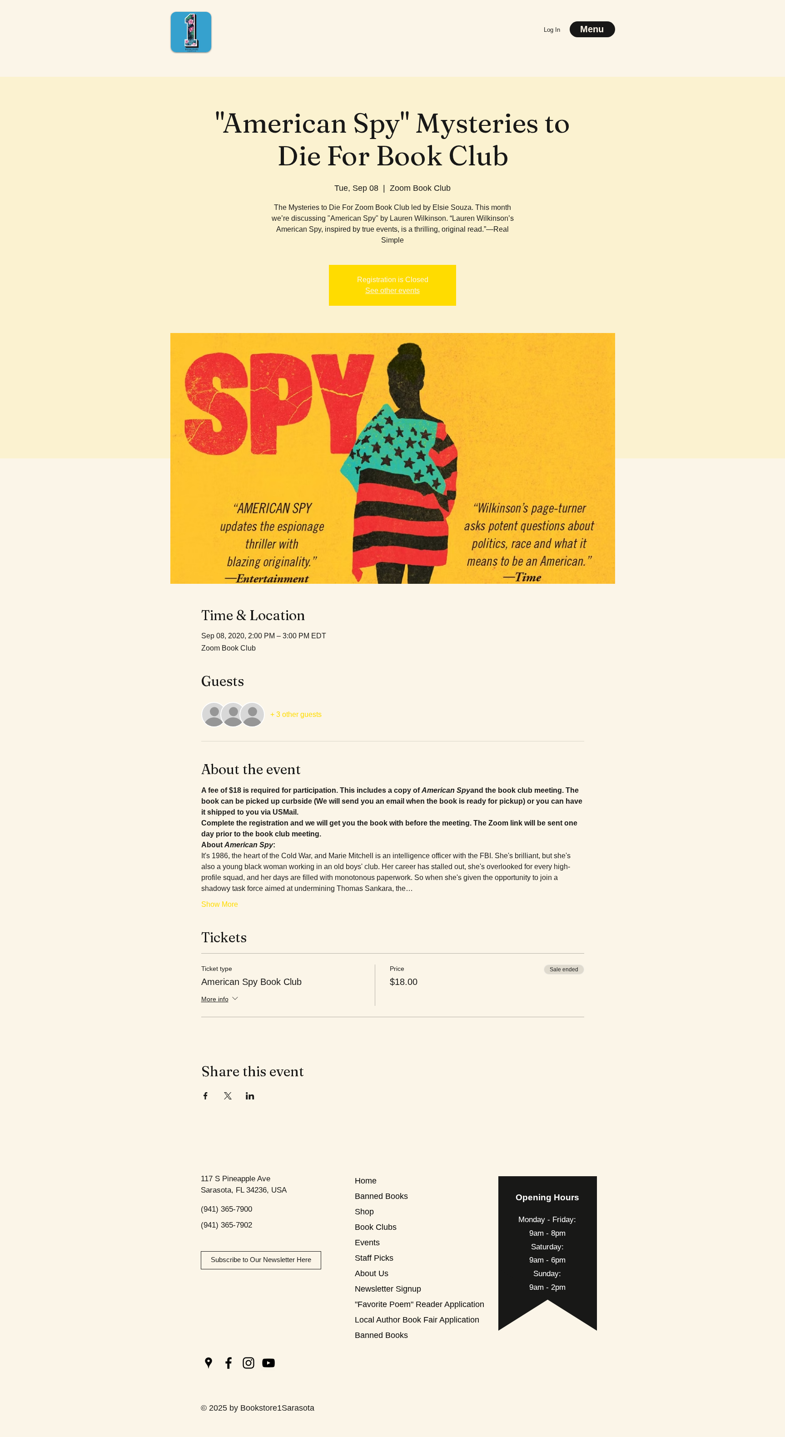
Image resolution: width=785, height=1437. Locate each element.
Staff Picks (374, 1258)
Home (366, 1180)
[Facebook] (228, 1363)
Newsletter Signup (387, 1288)
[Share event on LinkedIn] (250, 1095)
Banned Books (381, 1196)
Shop (364, 1211)
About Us (371, 1273)
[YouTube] (268, 1363)
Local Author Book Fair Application (387, 1319)
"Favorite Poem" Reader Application (387, 1304)
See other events (392, 290)
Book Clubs (376, 1227)
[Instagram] (248, 1363)
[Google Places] (208, 1363)
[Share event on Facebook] (205, 1095)
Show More (219, 904)
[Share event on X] (228, 1095)
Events (367, 1242)
